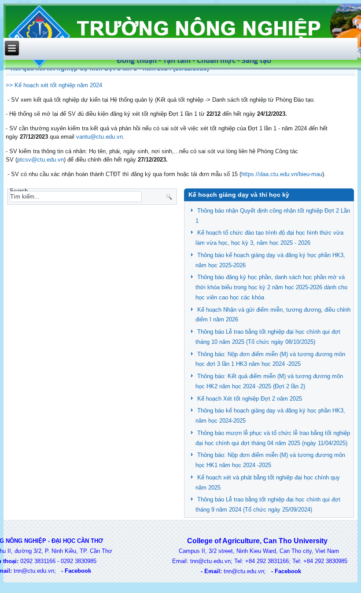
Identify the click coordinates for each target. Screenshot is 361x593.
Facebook (78, 570)
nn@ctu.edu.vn (34, 570)
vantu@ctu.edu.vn (99, 136)
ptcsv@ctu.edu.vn (40, 159)
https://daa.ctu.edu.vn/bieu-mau (281, 174)
